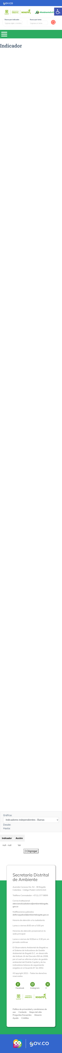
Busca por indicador (12, 19)
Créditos (25, 1018)
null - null (7, 845)
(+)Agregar (31, 851)
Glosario (38, 1015)
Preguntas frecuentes (22, 1015)
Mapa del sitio (35, 1012)
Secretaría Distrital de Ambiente (31, 877)
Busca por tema (35, 19)
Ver (19, 845)
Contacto (22, 1012)
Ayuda (16, 1018)
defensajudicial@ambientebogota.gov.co (31, 914)
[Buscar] (53, 22)
